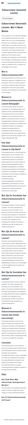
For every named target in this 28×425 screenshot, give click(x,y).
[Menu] (2, 3)
